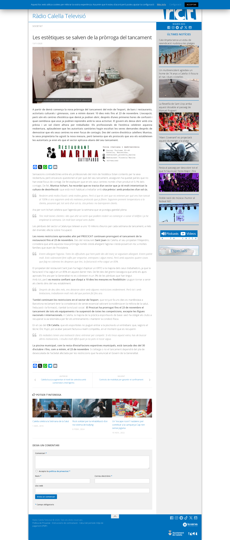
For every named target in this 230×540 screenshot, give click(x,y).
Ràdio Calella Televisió (59, 16)
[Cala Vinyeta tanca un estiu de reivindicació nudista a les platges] (179, 54)
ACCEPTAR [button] (191, 4)
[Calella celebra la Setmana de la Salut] (52, 408)
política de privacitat (59, 471)
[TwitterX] (185, 27)
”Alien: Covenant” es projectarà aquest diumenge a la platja (175, 139)
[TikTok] (181, 27)
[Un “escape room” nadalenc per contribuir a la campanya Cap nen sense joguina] (132, 408)
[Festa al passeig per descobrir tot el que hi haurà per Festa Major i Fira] (179, 182)
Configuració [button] (175, 4)
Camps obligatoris (44, 504)
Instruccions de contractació (65, 523)
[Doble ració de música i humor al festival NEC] (179, 212)
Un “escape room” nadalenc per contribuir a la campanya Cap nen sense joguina (128, 425)
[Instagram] (173, 27)
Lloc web (39, 485)
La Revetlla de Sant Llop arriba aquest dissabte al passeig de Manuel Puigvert (175, 107)
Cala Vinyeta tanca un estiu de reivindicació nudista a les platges (177, 41)
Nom (38, 476)
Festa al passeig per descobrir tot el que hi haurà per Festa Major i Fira (178, 169)
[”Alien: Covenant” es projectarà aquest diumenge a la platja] (179, 152)
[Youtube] (190, 27)
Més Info (161, 4)
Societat (37, 26)
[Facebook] (168, 27)
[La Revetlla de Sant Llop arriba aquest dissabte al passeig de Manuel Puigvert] (179, 121)
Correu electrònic (103, 476)
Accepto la (54, 471)
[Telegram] (177, 27)
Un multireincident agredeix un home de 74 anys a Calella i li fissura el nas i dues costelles (178, 73)
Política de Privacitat (41, 523)
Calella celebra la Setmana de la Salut (50, 421)
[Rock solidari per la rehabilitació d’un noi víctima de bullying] (92, 408)
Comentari (41, 453)
